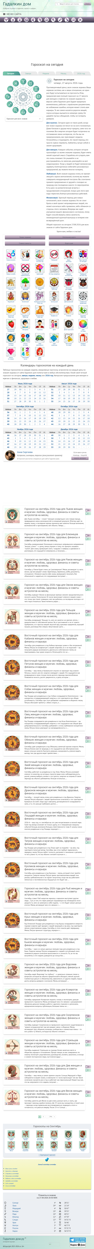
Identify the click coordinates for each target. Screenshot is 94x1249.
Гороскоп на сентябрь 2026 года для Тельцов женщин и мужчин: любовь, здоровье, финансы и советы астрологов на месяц (52, 613)
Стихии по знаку (25, 344)
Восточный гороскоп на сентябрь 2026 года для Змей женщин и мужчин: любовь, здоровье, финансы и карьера (51, 765)
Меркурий (16, 1208)
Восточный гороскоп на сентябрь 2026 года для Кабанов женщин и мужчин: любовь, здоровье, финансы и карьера (51, 638)
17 (35, 395)
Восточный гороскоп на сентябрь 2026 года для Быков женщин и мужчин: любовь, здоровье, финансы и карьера (51, 942)
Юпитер (15, 1217)
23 (30, 398)
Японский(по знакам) (68, 288)
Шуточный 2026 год (11, 316)
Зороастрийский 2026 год (11, 288)
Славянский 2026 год (54, 288)
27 (15, 401)
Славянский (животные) (83, 302)
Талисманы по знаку (68, 344)
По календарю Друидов (25, 288)
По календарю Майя (40, 288)
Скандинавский (83, 288)
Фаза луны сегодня (11, 1169)
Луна (14, 1205)
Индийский (11, 302)
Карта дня (69, 243)
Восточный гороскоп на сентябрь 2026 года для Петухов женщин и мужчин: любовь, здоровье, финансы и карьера (51, 663)
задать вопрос (80, 458)
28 (20, 401)
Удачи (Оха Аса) (68, 260)
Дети (54, 329)
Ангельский (54, 302)
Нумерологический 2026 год (39, 302)
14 (20, 395)
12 (44, 392)
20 (15, 398)
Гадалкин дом (17, 4)
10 (35, 392)
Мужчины (40, 329)
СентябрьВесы (11, 1150)
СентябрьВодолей (68, 1150)
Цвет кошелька (54, 344)
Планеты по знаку (10, 344)
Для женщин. (52, 149)
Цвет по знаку (83, 330)
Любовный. (51, 173)
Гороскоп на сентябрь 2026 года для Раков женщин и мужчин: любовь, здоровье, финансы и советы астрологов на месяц (53, 562)
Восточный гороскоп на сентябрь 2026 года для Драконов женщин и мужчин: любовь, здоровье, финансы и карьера (51, 790)
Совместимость (25, 243)
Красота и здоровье (11, 1171)
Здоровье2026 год (83, 316)
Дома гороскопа (68, 329)
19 (44, 395)
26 (44, 398)
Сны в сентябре (10, 1186)
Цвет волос (39, 358)
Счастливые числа (25, 358)
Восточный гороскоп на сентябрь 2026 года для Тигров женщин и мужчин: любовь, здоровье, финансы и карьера (51, 840)
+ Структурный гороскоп (47, 1155)
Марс (14, 1214)
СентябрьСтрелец (40, 1150)
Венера (15, 1211)
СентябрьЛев (68, 1139)
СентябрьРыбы (82, 1150)
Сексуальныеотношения (11, 330)
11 (40, 392)
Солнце (15, 1203)
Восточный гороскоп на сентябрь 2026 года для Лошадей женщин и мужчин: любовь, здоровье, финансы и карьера (51, 815)
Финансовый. (52, 197)
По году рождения (54, 274)
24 (35, 398)
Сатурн (15, 1220)
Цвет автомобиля (39, 344)
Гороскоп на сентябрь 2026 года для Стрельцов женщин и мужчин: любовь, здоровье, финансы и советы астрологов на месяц (52, 1043)
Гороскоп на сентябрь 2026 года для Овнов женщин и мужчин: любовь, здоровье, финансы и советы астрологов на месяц (53, 587)
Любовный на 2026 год (83, 274)
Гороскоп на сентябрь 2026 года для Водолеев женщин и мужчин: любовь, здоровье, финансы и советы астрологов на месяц (52, 967)
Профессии (54, 316)
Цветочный (40, 274)
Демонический (68, 302)
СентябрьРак (54, 1139)
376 (51, 1116)
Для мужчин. (52, 122)
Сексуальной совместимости (25, 274)
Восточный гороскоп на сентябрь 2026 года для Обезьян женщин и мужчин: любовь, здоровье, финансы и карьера (51, 739)
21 (20, 398)
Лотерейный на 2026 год (39, 260)
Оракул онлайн (10, 274)
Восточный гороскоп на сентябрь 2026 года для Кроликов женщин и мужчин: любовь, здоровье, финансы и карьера (51, 866)
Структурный (25, 260)
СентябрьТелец (25, 1139)
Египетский (25, 302)
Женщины (25, 329)
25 (40, 398)
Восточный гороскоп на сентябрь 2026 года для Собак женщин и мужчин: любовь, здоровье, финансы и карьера (51, 689)
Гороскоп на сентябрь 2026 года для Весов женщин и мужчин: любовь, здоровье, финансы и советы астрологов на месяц (53, 1093)
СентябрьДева (82, 1139)
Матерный (54, 260)
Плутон (15, 1228)
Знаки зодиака (25, 237)
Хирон (15, 1231)
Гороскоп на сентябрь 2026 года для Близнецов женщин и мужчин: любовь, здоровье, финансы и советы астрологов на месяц (52, 537)
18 (40, 395)
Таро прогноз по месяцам (83, 260)
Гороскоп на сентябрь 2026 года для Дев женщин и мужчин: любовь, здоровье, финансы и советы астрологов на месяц (53, 1068)
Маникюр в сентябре (12, 1176)
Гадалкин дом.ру (13, 1238)
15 (25, 395)
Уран (14, 1222)
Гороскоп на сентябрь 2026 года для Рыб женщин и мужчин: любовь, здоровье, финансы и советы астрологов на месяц (53, 891)
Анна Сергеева (25, 452)
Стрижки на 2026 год (68, 274)
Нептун (15, 1225)
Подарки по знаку (83, 344)
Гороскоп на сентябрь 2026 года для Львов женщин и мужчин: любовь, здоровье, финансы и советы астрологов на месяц (53, 512)
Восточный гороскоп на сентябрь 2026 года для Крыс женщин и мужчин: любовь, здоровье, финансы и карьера (51, 916)
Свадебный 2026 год (25, 316)
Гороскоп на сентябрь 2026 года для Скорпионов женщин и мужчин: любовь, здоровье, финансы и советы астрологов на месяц (52, 1018)
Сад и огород (9, 1183)
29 (15, 389)
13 (15, 395)
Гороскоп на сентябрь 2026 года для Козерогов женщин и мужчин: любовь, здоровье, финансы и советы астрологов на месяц (52, 992)
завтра (25, 375)
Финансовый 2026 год (40, 316)
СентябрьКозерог (54, 1150)
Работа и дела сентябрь (13, 1178)
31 (35, 401)
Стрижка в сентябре (12, 1173)
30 (20, 389)
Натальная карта (69, 237)
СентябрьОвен (11, 1139)
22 (25, 398)
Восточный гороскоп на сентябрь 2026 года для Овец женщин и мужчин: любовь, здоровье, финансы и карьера (51, 714)
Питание (68, 316)
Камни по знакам (11, 358)
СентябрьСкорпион (25, 1150)
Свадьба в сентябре (11, 1181)
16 (30, 395)
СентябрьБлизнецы (40, 1139)
